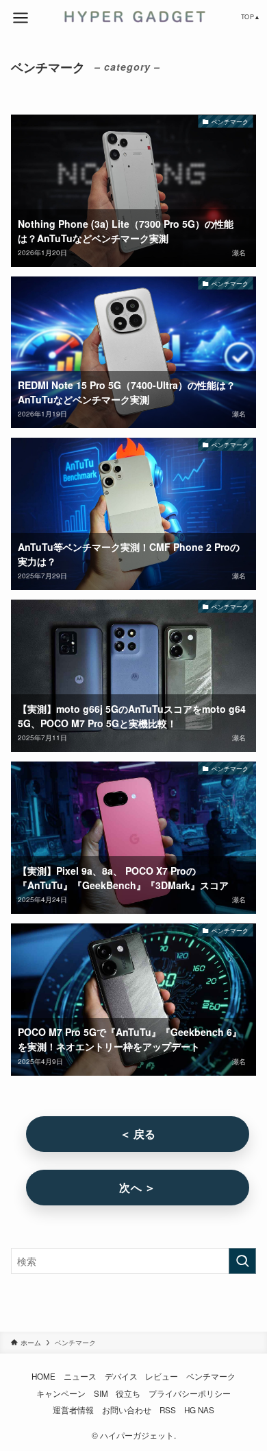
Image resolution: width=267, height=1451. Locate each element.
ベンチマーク (211, 1376)
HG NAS (199, 1409)
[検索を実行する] (242, 1261)
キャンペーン (61, 1393)
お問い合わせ (126, 1409)
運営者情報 (73, 1409)
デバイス (121, 1376)
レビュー (161, 1376)
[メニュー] (20, 18)
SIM (101, 1393)
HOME (43, 1376)
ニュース (80, 1376)
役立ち (128, 1393)
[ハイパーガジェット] (133, 16)
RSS (168, 1409)
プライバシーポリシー (190, 1393)
